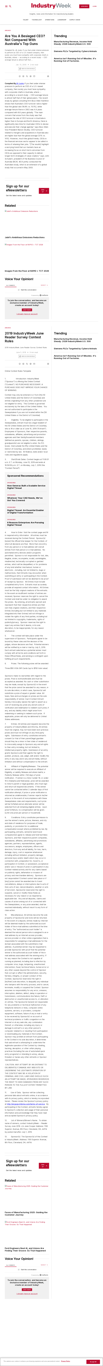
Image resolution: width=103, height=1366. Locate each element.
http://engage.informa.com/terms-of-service (26, 1116)
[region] (27, 290)
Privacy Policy (65, 1361)
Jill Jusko (20, 83)
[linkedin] (23, 76)
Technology (37, 20)
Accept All (93, 1362)
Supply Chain (75, 20)
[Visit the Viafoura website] (44, 295)
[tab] (10, 285)
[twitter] (27, 76)
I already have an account (27, 314)
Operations (49, 20)
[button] (6, 6)
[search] (10, 6)
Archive (8, 30)
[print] (48, 76)
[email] (34, 76)
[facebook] (20, 76)
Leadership (62, 20)
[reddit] (31, 76)
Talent (26, 20)
